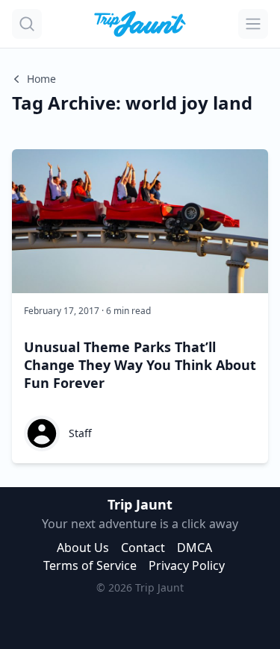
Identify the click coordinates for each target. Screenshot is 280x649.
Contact (143, 547)
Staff (80, 433)
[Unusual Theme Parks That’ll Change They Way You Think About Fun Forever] (140, 221)
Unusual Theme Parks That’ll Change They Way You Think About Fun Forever (140, 365)
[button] (27, 24)
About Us (83, 547)
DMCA (194, 547)
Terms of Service (90, 565)
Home (41, 79)
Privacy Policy (187, 565)
